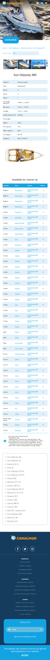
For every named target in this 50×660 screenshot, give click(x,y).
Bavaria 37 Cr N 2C (15, 493)
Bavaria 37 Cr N (14, 482)
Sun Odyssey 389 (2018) (33, 206)
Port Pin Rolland (20, 354)
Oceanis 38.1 (12, 496)
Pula (16, 239)
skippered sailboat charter (25, 586)
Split (16, 305)
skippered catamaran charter (25, 590)
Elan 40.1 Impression (16, 510)
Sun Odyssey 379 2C (16, 475)
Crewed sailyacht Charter (25, 603)
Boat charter (25, 562)
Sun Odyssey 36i (14, 457)
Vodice (17, 316)
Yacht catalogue (14, 48)
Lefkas (17, 414)
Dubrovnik (18, 212)
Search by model (7, 53)
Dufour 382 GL (13, 486)
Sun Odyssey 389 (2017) (33, 223)
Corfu (16, 365)
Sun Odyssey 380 (14, 514)
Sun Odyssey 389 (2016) (33, 201)
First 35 (10, 468)
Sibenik (17, 250)
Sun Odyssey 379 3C (16, 471)
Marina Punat (19, 228)
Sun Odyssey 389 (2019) (33, 212)
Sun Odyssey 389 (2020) (33, 195)
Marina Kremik (19, 223)
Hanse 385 (11, 478)
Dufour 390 (12, 507)
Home (5, 48)
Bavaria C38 (12, 518)
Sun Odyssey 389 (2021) (33, 255)
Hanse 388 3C (13, 503)
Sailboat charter (25, 566)
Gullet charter (25, 614)
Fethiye (17, 425)
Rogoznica (18, 245)
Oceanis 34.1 (12, 521)
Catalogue (10, 40)
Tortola (17, 419)
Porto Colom (19, 343)
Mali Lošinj (18, 217)
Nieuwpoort (18, 190)
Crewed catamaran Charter (25, 606)
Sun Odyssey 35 (14, 460)
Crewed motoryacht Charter (25, 610)
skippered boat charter (25, 582)
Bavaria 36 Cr (13, 464)
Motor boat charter (25, 573)
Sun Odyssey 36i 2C (15, 489)
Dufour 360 (12, 500)
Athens (17, 359)
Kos (16, 408)
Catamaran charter (25, 570)
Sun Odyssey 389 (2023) (33, 190)
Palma (17, 332)
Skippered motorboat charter (25, 594)
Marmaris (18, 430)
